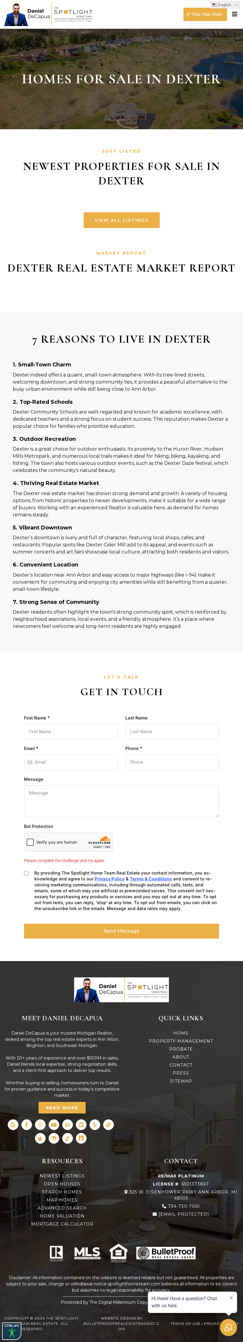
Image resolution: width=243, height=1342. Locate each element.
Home (181, 1033)
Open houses (62, 1184)
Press (181, 1073)
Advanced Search (62, 1208)
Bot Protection (38, 826)
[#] (235, 14)
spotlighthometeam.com (134, 1284)
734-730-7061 (184, 1206)
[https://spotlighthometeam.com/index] (48, 14)
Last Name (136, 717)
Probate (181, 1049)
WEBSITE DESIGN (118, 1318)
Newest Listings (62, 1176)
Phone (133, 748)
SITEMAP (181, 1081)
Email (31, 748)
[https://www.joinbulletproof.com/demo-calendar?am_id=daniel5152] (166, 1253)
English (224, 5)
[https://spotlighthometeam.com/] (121, 989)
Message (33, 779)
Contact (181, 1065)
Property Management (181, 1041)
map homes (62, 1200)
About (180, 1057)
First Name (37, 717)
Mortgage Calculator (62, 1224)
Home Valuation (62, 1216)
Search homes (62, 1192)
